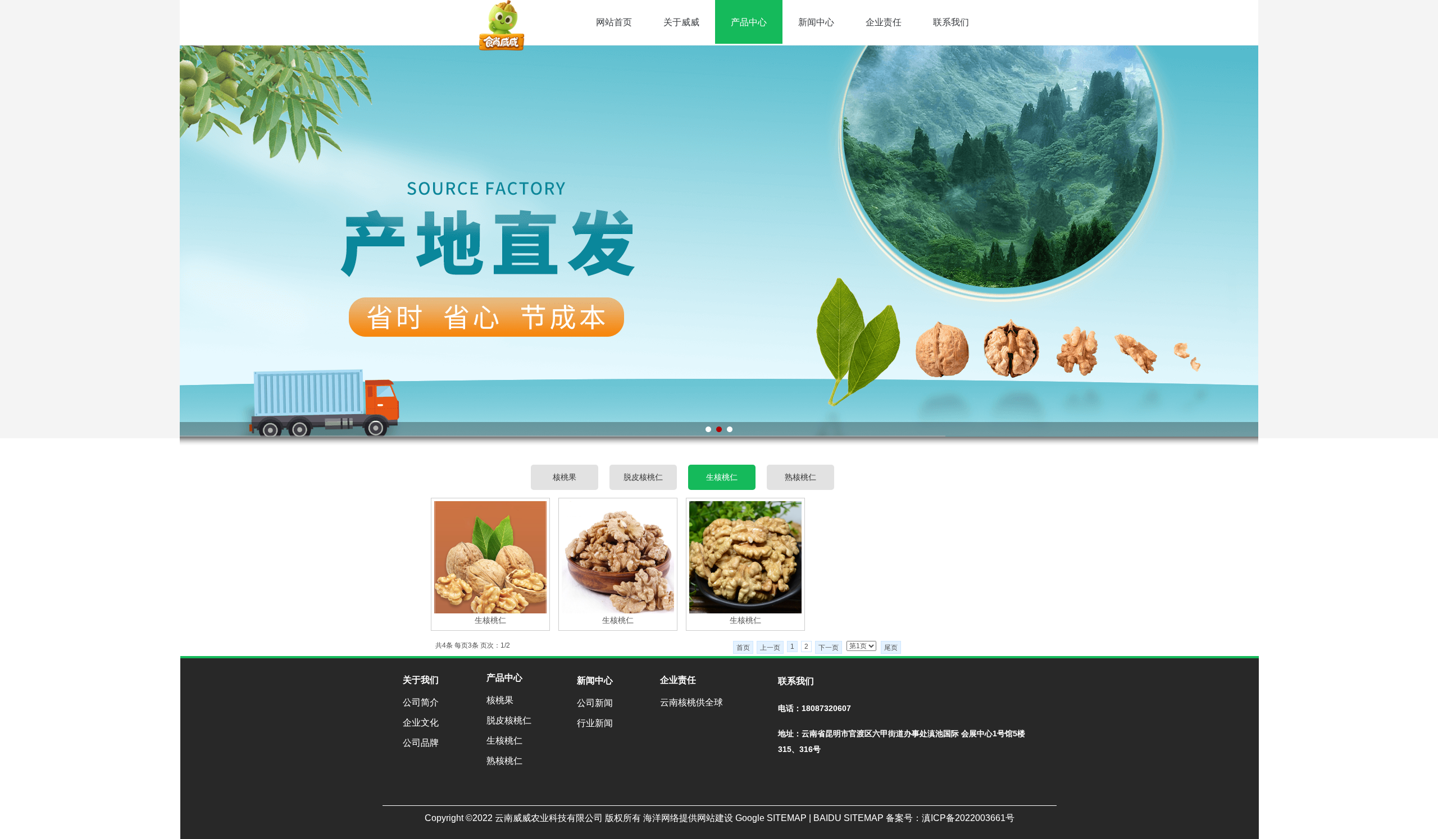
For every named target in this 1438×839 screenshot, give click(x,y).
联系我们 (951, 22)
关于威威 (681, 22)
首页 (743, 648)
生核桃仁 (722, 477)
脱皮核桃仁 (643, 477)
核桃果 (564, 477)
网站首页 (614, 22)
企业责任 (884, 22)
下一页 (828, 648)
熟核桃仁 (800, 477)
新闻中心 (816, 22)
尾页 (891, 648)
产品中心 (749, 22)
